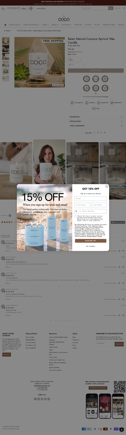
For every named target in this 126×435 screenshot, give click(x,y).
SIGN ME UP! (90, 241)
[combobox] (78, 211)
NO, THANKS (90, 246)
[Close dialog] (106, 186)
